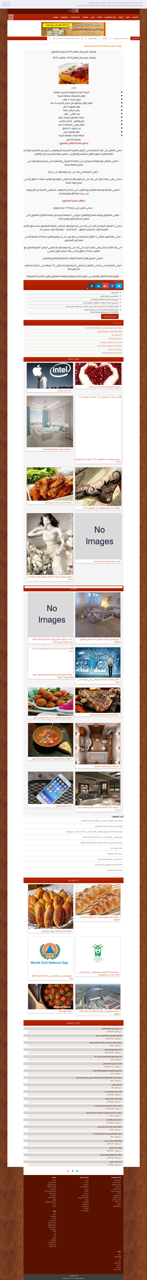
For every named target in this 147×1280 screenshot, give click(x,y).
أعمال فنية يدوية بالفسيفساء (113, 1049)
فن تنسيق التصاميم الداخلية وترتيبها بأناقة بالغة (107, 1070)
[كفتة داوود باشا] (50, 996)
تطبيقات (85, 17)
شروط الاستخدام (117, 1182)
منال (72, 306)
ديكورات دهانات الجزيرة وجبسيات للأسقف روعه (108, 1105)
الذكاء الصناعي (52, 1221)
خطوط (54, 1206)
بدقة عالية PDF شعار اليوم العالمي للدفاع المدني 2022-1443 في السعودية (94, 831)
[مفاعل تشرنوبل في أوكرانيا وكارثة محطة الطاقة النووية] (97, 996)
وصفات (67, 306)
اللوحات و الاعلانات (51, 1187)
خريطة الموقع (117, 1195)
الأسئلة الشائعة (117, 1189)
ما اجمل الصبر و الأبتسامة (114, 1119)
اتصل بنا (119, 1204)
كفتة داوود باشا (117, 334)
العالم (96, 306)
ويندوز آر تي (85, 1202)
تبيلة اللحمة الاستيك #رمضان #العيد (104, 714)
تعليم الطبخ (104, 296)
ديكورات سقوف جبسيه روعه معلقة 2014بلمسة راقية (106, 1042)
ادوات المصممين (52, 1198)
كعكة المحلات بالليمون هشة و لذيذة (109, 345)
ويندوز (86, 1200)
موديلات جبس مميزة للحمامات (106, 766)
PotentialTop (72, 1278)
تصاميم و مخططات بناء (50, 1191)
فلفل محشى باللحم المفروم (113, 1098)
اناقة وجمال (53, 1189)
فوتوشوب (53, 1240)
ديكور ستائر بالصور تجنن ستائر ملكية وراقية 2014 (107, 1133)
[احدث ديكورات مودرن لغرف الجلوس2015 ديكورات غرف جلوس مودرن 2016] (50, 614)
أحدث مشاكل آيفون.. (63, 806)
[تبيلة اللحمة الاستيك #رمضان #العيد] (97, 700)
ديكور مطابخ (118, 1263)
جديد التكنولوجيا (110, 17)
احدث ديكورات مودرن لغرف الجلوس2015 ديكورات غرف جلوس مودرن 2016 (52, 640)
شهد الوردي (117, 874)
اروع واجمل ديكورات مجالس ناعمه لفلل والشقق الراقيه (100, 640)
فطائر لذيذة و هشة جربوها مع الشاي (109, 331)
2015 (107, 306)
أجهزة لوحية (85, 1206)
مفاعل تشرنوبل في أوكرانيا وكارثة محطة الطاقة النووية (101, 842)
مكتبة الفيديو (110, 1038)
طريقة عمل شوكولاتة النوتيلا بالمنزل (111, 1154)
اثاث (120, 1259)
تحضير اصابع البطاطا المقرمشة (112, 352)
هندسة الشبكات (52, 1244)
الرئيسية (135, 17)
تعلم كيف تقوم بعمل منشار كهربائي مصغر (109, 1035)
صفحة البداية (117, 1180)
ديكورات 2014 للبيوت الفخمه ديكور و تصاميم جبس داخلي (98, 808)
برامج (93, 17)
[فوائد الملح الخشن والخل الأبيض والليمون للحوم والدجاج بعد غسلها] (50, 660)
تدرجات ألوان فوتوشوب (50, 1202)
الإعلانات (119, 1193)
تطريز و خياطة (52, 1193)
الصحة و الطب (75, 17)
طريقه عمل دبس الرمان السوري (112, 1063)
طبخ (81, 306)
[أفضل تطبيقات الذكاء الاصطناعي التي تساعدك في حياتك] (97, 662)
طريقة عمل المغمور (116, 1148)
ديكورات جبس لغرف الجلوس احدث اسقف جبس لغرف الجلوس (104, 1112)
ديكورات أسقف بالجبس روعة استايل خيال (110, 1126)
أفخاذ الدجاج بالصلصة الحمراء (113, 1091)
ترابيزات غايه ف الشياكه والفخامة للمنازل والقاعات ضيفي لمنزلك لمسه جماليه (99, 1077)
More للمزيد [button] (81, 5)
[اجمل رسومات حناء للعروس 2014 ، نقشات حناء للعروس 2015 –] (98, 426)
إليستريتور (53, 1216)
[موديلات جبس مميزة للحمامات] (97, 743)
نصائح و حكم (110, 1122)
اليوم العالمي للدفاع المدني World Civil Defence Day (102, 837)
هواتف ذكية (85, 1195)
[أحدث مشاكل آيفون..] (50, 788)
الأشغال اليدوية (109, 1052)
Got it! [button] (6, 4)
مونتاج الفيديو (52, 1242)
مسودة (77, 306)
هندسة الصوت (52, 1246)
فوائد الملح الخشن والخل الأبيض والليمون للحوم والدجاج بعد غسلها (53, 676)
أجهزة (121, 17)
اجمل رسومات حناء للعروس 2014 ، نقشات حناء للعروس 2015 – (98, 460)
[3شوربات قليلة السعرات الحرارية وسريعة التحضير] (50, 740)
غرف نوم (118, 1267)
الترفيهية (64, 17)
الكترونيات (85, 1208)
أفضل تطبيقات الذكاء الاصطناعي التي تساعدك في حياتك (99, 681)
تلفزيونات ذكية (84, 1211)
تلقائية (86, 306)
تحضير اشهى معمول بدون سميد (111, 342)
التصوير (54, 1218)
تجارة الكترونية (52, 1227)
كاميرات (86, 1191)
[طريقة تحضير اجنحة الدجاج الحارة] (50, 484)
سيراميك (118, 1265)
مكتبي (86, 1189)
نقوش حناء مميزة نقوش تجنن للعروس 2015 (101, 508)
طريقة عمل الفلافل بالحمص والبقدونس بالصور (52, 717)
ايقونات (54, 1200)
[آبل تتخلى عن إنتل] (50, 375)
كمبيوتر (86, 1193)
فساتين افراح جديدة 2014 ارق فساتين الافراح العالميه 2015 (50, 578)
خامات (54, 1204)
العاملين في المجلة (116, 1191)
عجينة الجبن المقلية (115, 338)
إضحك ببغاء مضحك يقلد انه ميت (106, 561)
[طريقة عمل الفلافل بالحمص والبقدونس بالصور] (50, 702)
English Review (117, 1206)
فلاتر (55, 1236)
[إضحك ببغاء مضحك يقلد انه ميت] (98, 536)
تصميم (56, 17)
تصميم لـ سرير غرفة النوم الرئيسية (57, 449)
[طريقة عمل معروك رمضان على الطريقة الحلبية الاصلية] (97, 899)
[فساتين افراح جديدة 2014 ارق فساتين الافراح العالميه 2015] (50, 544)
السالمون (102, 306)
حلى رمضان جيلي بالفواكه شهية (112, 1028)
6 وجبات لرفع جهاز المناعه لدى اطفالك (104, 386)
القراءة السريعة (52, 1223)
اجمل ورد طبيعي (117, 1084)
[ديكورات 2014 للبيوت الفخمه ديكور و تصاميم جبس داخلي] (97, 788)
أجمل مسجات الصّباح (116, 1161)
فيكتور (54, 1238)
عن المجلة (118, 1187)
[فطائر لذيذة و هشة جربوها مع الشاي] (50, 906)
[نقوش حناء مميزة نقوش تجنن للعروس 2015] (98, 486)
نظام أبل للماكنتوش (83, 1198)
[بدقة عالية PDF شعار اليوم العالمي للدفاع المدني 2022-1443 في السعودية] (97, 953)
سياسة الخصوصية (116, 1185)
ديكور (112, 1059)
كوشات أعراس (117, 1269)
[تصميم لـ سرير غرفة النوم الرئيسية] (50, 421)
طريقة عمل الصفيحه (115, 349)
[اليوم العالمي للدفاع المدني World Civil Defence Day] (50, 955)
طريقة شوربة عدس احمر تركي (113, 1141)
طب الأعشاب (118, 1202)
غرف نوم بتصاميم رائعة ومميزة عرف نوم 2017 (108, 1056)
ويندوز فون (85, 1204)
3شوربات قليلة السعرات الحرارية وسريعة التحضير (52, 758)
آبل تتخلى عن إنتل (64, 390)
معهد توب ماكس (116, 1200)
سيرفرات (86, 1182)
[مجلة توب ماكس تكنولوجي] (73, 11)
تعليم (128, 17)
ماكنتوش (86, 1185)
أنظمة (100, 17)
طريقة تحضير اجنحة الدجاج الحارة (58, 502)
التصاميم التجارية (52, 1185)
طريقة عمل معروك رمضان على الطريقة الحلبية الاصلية (103, 327)
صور (112, 1087)
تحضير (91, 306)
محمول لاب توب (84, 1187)
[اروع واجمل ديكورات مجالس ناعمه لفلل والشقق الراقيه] (97, 614)
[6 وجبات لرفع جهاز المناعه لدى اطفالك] (98, 374)
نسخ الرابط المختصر (110, 316)
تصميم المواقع (52, 1225)
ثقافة (54, 1231)
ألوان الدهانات (110, 1108)
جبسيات (111, 1045)
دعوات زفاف (53, 1195)
